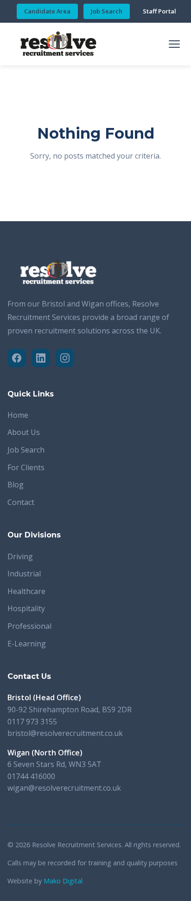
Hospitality (26, 608)
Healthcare (26, 591)
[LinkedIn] (41, 358)
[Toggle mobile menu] (174, 44)
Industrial (24, 574)
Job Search (106, 11)
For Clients (26, 467)
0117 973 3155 (32, 721)
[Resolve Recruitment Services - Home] (58, 44)
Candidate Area (47, 11)
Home (17, 415)
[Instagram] (65, 358)
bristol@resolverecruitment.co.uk (65, 733)
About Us (23, 432)
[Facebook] (16, 358)
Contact (20, 502)
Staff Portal (159, 11)
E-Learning (26, 644)
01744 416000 (31, 776)
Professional (29, 626)
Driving (20, 556)
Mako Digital (63, 880)
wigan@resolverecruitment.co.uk (64, 788)
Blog (15, 484)
